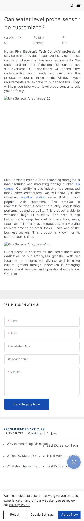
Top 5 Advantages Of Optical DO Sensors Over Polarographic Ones (64, 455)
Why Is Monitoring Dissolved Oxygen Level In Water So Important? (30, 444)
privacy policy (19, 505)
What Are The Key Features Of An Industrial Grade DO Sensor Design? (24, 466)
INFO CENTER (14, 433)
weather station (33, 197)
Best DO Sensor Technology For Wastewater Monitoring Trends (64, 445)
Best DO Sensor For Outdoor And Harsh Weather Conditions (64, 466)
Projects (52, 433)
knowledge (35, 433)
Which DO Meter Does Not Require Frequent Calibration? (24, 455)
